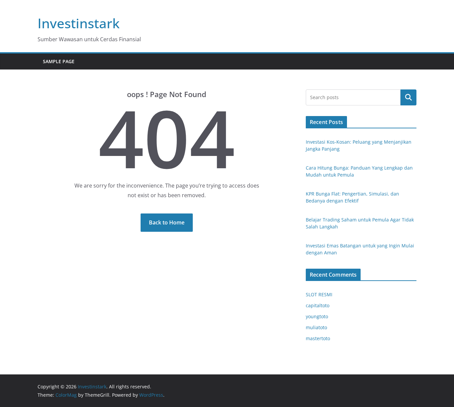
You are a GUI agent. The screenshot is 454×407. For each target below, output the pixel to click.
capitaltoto (317, 305)
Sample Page (58, 61)
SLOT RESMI (319, 294)
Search (408, 97)
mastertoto (318, 338)
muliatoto (316, 327)
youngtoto (317, 316)
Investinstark (79, 23)
